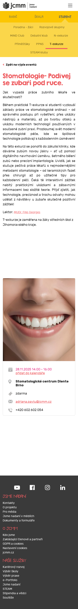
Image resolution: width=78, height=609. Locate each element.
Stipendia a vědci (14, 593)
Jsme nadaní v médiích (18, 516)
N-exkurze (61, 35)
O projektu (10, 507)
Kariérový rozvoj (13, 567)
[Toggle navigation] (70, 5)
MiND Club (17, 35)
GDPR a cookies (13, 543)
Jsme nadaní (11, 584)
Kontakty (9, 503)
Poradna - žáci (23, 27)
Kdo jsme (9, 535)
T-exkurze (56, 44)
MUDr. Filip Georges (27, 212)
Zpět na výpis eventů (19, 64)
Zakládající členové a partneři (23, 539)
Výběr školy (10, 571)
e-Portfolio (10, 580)
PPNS (40, 44)
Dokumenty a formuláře (19, 520)
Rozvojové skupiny (52, 27)
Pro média (9, 511)
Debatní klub (39, 35)
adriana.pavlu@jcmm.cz (34, 402)
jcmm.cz (8, 552)
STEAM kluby (39, 52)
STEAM (7, 589)
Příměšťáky (22, 44)
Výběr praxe (11, 575)
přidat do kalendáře (30, 373)
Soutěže (8, 597)
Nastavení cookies (15, 548)
